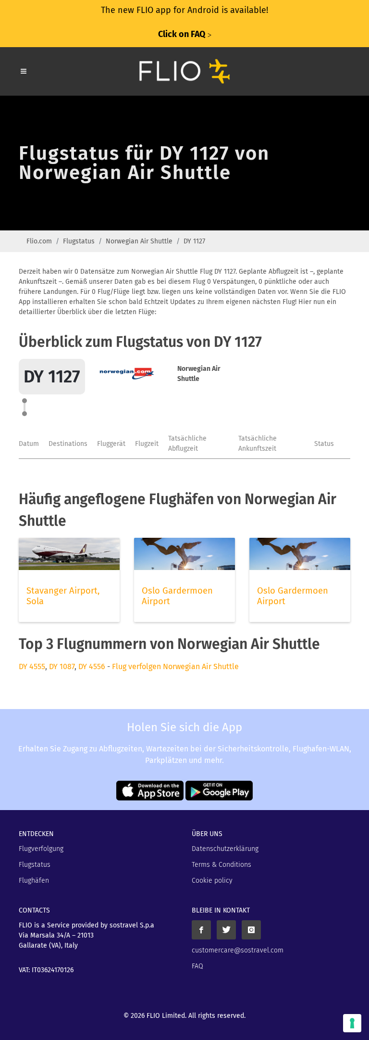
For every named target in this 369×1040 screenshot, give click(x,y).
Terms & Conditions (221, 865)
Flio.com (39, 241)
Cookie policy (212, 880)
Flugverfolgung (41, 849)
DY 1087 (61, 666)
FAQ (197, 966)
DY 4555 (32, 666)
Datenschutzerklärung (225, 849)
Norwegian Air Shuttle (139, 241)
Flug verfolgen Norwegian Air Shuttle (175, 666)
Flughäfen (34, 880)
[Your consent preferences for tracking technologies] (352, 1023)
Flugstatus (79, 241)
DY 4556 (91, 666)
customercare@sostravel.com (237, 950)
